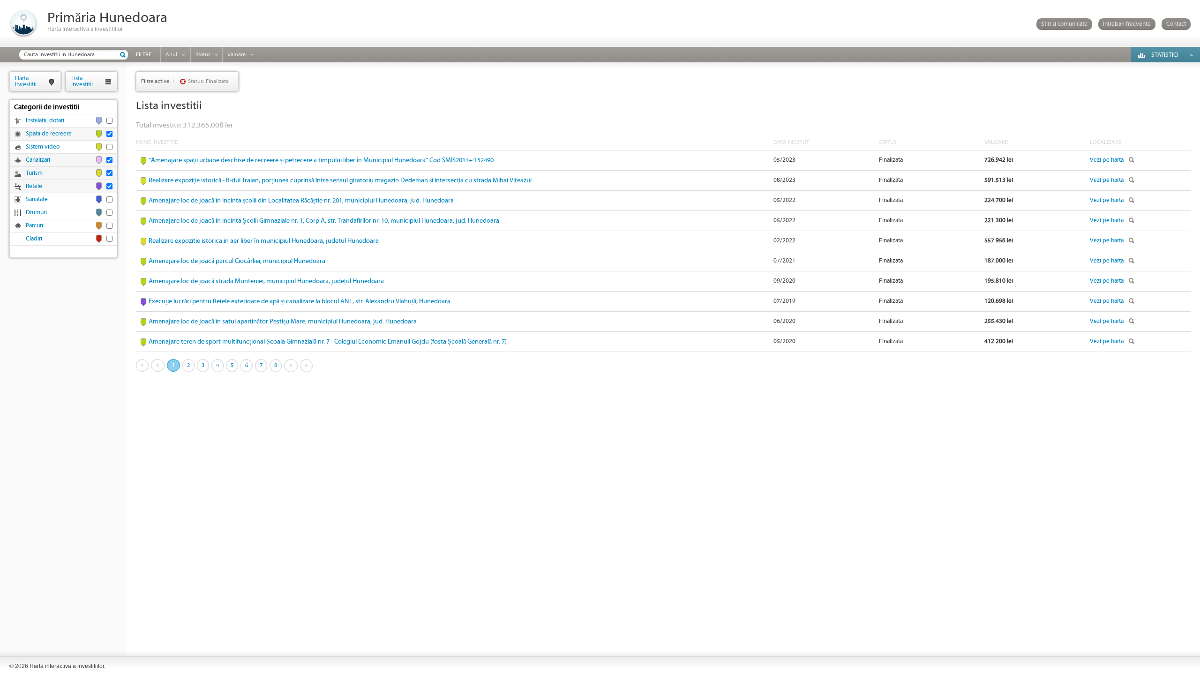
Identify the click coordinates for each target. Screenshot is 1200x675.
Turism (34, 173)
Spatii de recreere (49, 133)
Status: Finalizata (208, 81)
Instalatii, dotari (45, 120)
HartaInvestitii (26, 81)
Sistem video (43, 146)
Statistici (1164, 55)
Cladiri (34, 238)
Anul (171, 55)
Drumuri (36, 212)
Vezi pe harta (1107, 160)
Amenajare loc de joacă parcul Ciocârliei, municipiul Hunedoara (237, 261)
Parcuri (34, 225)
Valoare (236, 55)
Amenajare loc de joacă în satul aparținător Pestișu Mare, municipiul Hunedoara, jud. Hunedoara (283, 321)
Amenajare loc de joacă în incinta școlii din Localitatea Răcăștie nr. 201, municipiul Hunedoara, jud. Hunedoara (301, 200)
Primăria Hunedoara (107, 18)
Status (202, 55)
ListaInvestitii (82, 81)
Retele (34, 186)
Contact (1176, 24)
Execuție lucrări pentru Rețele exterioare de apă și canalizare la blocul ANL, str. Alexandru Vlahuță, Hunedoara (299, 301)
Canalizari (38, 160)
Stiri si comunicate (1064, 24)
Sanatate (37, 199)
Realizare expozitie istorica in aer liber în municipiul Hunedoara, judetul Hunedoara (264, 241)
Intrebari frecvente (1127, 24)
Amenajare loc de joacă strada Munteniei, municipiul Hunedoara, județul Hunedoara (266, 281)
